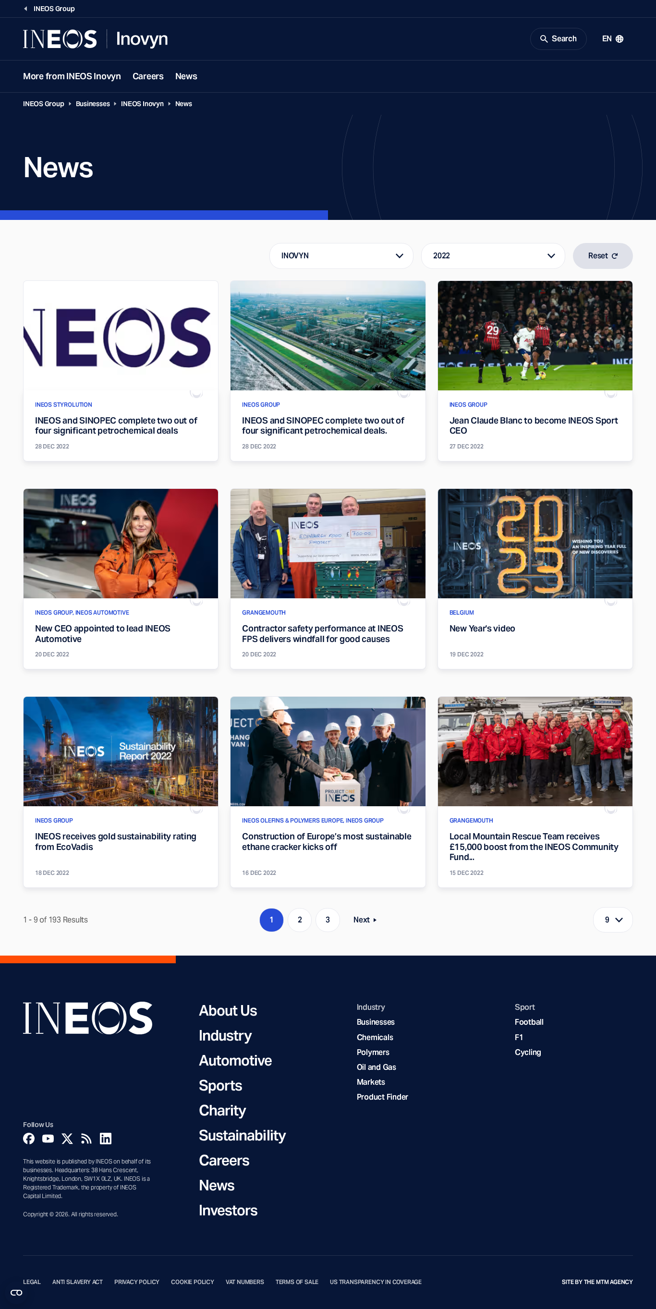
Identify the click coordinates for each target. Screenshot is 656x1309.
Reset (598, 256)
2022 (441, 256)
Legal (32, 1282)
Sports (221, 1085)
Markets (371, 1082)
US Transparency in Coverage (376, 1282)
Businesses (93, 103)
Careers (148, 76)
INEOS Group (43, 103)
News (186, 76)
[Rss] (86, 1138)
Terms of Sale (297, 1282)
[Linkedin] (105, 1138)
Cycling (528, 1052)
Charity (222, 1110)
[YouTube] (48, 1138)
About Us (228, 1010)
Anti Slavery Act (77, 1282)
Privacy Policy (136, 1282)
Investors (228, 1210)
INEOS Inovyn (142, 103)
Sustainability (242, 1135)
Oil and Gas (376, 1067)
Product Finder (382, 1097)
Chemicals (375, 1037)
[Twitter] (67, 1138)
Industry (225, 1035)
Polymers (373, 1052)
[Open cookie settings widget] (16, 1292)
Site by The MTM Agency (597, 1282)
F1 (519, 1037)
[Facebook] (29, 1138)
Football (529, 1022)
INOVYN (294, 256)
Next (367, 922)
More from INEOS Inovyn (72, 76)
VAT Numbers (245, 1282)
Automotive (235, 1060)
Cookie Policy (192, 1282)
